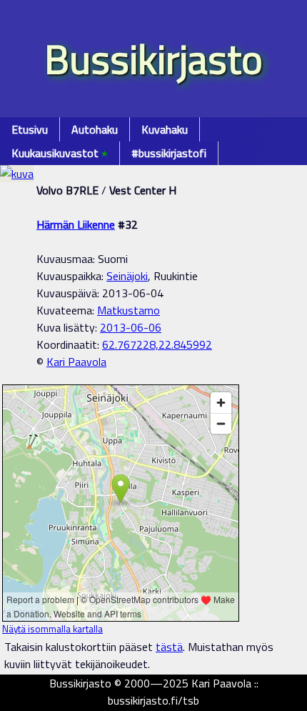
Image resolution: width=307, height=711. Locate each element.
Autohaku (94, 129)
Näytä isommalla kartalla (52, 629)
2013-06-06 (130, 327)
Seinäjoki (127, 275)
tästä (169, 646)
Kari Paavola (76, 361)
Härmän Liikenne (75, 224)
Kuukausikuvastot (59, 152)
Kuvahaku (164, 129)
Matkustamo (128, 310)
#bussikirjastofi (168, 152)
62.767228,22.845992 (157, 344)
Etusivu (29, 129)
